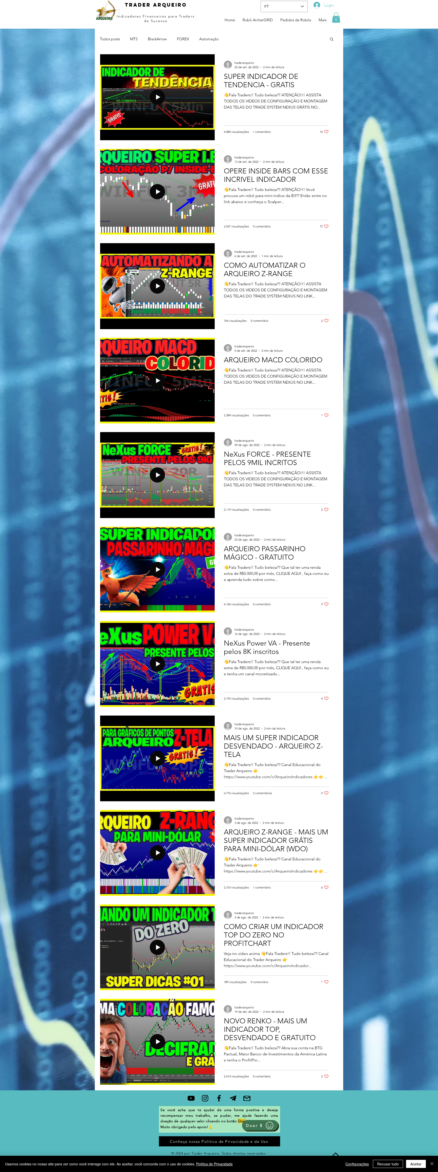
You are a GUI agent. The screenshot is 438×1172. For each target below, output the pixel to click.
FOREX (183, 39)
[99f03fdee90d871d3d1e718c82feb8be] (233, 1098)
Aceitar (416, 1163)
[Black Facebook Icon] (219, 1098)
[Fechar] (432, 1164)
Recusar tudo (388, 1163)
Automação (209, 39)
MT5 (134, 39)
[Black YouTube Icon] (191, 1098)
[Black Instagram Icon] (205, 1098)
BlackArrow (157, 39)
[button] (336, 17)
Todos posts (110, 39)
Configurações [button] (357, 1163)
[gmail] (247, 1098)
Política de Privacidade (214, 1163)
